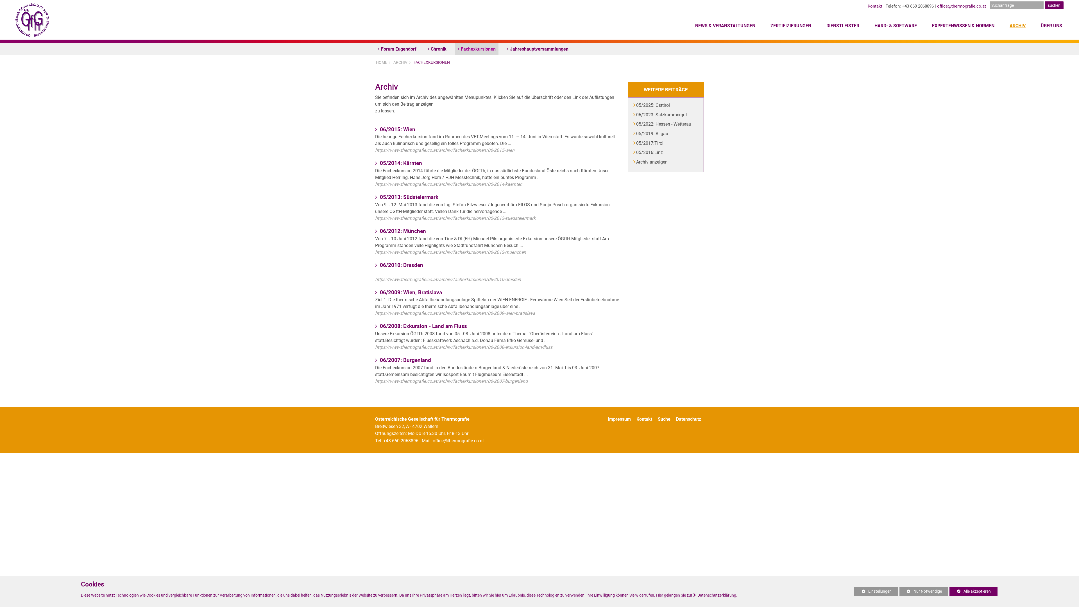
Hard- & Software (895, 25)
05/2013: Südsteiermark (408, 197)
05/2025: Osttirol (653, 105)
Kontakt (875, 6)
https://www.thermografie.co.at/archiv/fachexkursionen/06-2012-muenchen (450, 252)
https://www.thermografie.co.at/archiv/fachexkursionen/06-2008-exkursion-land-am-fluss (463, 347)
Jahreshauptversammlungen (539, 49)
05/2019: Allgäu (652, 133)
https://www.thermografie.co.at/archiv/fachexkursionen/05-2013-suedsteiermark (455, 218)
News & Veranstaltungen (725, 25)
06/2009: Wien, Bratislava (410, 292)
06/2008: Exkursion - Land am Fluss (422, 326)
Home (381, 62)
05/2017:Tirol (650, 143)
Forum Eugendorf (398, 49)
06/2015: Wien (396, 129)
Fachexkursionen (478, 49)
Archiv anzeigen (652, 162)
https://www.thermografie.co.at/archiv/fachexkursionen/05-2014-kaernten (448, 184)
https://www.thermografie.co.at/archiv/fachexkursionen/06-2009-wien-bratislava (455, 313)
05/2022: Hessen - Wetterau (664, 124)
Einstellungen (873, 592)
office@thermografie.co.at (961, 6)
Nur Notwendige (920, 592)
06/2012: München (402, 231)
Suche (664, 419)
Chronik (438, 49)
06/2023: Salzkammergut (662, 114)
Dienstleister (842, 25)
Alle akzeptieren (970, 591)
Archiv (1018, 25)
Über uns (1051, 25)
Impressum (619, 419)
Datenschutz (688, 419)
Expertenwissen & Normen (963, 25)
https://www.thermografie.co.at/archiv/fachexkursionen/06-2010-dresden (448, 279)
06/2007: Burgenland (404, 360)
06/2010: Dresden (400, 265)
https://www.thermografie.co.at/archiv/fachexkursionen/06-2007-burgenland (451, 381)
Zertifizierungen (790, 25)
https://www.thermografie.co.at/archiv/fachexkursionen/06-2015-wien (444, 150)
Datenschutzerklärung (716, 595)
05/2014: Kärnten (400, 163)
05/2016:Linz (650, 152)
